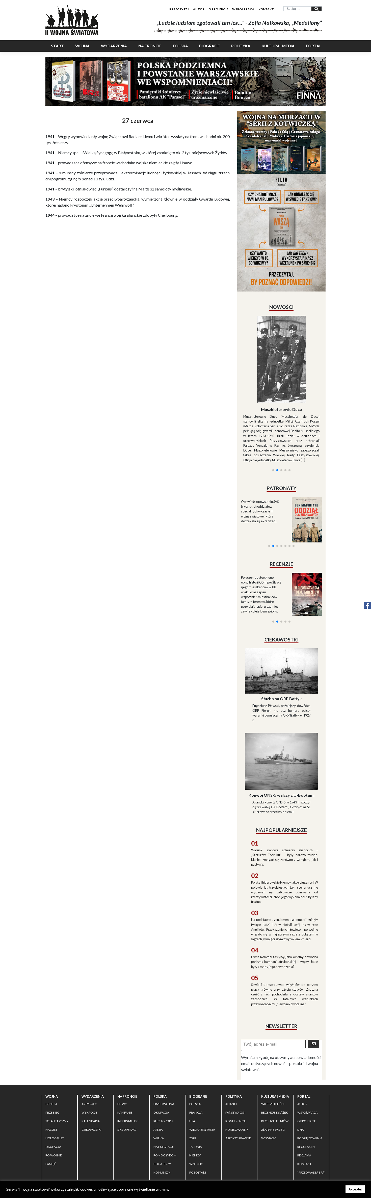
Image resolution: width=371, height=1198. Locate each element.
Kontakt (266, 9)
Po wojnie (53, 1110)
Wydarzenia (114, 46)
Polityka (240, 46)
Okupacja (53, 1102)
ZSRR (192, 1093)
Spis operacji (127, 1085)
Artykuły (89, 1059)
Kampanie (124, 1068)
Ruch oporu (163, 1076)
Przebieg (52, 1068)
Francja (195, 1068)
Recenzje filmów (274, 1076)
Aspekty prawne (238, 1093)
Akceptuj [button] (355, 1189)
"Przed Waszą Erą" (311, 1127)
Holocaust (54, 1093)
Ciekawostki (91, 1085)
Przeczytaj (179, 9)
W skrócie (89, 1068)
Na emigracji (163, 1102)
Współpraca (243, 9)
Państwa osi (235, 1068)
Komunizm (162, 1127)
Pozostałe (197, 1127)
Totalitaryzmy (56, 1076)
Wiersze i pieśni (272, 1059)
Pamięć (50, 1119)
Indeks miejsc (127, 1076)
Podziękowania (309, 1093)
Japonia (195, 1102)
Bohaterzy (162, 1119)
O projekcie (218, 9)
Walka (158, 1093)
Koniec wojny (236, 1085)
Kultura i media (278, 46)
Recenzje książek (274, 1068)
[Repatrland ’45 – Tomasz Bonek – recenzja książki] (304, 534)
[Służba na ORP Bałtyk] (281, 625)
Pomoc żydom (164, 1110)
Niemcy (195, 1110)
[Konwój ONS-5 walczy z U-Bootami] (281, 716)
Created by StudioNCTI (255, 1146)
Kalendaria (91, 1076)
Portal (313, 46)
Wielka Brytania (202, 1085)
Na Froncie (150, 46)
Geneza (51, 1059)
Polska (180, 46)
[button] (273, 409)
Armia (158, 1085)
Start (57, 46)
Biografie (209, 46)
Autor (198, 9)
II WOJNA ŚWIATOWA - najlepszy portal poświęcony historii (104, 1146)
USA (192, 1076)
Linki (301, 1085)
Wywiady (268, 1093)
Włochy (196, 1119)
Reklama (304, 1110)
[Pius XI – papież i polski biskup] (282, 346)
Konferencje (236, 1076)
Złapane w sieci (273, 1085)
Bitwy (122, 1059)
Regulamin (306, 1102)
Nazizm (51, 1085)
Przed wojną (163, 1059)
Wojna (82, 46)
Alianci (231, 1059)
